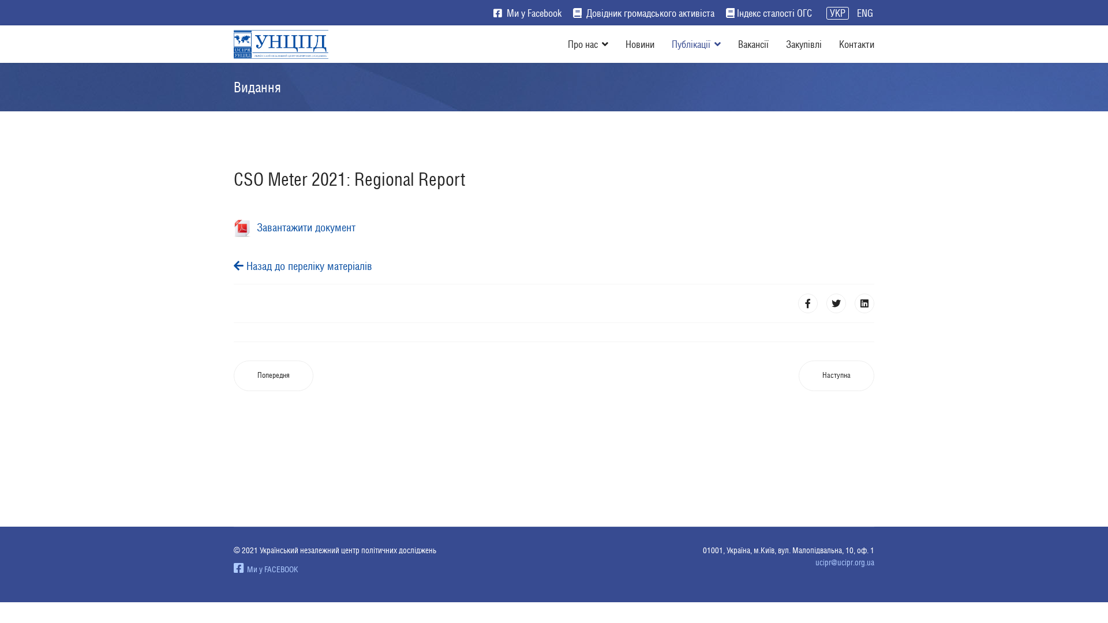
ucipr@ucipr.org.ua (844, 562)
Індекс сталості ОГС (774, 13)
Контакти (856, 44)
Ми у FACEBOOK (271, 569)
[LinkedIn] (864, 303)
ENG (865, 13)
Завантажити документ (303, 227)
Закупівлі (804, 44)
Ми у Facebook (533, 13)
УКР (837, 13)
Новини (640, 44)
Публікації (691, 44)
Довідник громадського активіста (649, 13)
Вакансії (753, 44)
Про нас (583, 44)
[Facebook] (808, 303)
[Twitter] (836, 303)
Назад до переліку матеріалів (308, 266)
